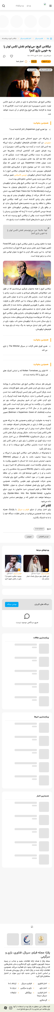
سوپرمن (47, 142)
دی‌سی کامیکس (20, 175)
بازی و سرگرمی (26, 988)
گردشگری (43, 1000)
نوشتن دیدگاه (11, 612)
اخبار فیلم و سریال (25, 38)
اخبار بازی (43, 988)
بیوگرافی (28, 992)
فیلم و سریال (39, 38)
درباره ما (13, 988)
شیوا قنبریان (47, 56)
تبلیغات (13, 992)
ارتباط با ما (12, 983)
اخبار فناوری (42, 983)
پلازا (48, 38)
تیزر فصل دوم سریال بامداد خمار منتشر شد (37, 585)
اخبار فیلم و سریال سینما (42, 994)
